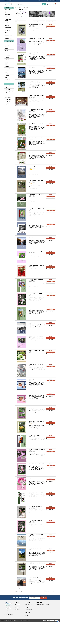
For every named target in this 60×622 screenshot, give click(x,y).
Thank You (6, 73)
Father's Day (7, 59)
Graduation (6, 64)
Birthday (6, 50)
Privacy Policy (17, 609)
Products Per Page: (49, 21)
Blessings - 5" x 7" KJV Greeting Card (35, 435)
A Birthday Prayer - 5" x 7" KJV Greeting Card (36, 251)
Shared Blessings (7, 89)
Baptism (6, 48)
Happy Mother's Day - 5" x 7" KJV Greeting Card (36, 38)
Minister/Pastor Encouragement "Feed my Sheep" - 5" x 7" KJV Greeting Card (36, 81)
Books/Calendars (8, 27)
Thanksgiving (7, 75)
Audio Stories (7, 17)
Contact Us (17, 606)
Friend (6, 61)
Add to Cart (51, 26)
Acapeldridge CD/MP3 (8, 9)
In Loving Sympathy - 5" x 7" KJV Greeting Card (36, 421)
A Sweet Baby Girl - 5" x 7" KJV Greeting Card (36, 392)
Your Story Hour (7, 101)
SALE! (6, 12)
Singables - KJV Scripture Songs (9, 92)
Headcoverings (7, 25)
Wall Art (6, 32)
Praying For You (7, 68)
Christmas (6, 52)
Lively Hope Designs (8, 87)
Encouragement (7, 55)
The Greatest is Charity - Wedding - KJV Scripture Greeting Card (35, 507)
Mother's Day (7, 66)
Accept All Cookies (56, 620)
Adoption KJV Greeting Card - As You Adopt (36, 123)
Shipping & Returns (18, 607)
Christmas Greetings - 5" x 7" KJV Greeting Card (36, 265)
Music (6, 16)
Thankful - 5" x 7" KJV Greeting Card (35, 307)
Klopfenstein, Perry (8, 97)
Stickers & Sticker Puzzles (8, 20)
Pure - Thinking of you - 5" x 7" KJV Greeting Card (37, 222)
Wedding (6, 77)
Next (54, 591)
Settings (44, 620)
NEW (27, 606)
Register (50, 4)
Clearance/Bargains (8, 38)
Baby (6, 46)
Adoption (6, 43)
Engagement (7, 57)
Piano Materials (7, 30)
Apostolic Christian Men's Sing (9, 104)
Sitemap (16, 610)
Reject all (49, 620)
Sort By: (16, 21)
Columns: (34, 21)
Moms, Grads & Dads (8, 14)
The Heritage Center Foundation (8, 36)
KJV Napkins (7, 22)
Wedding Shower (7, 79)
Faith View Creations (8, 99)
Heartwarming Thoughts (8, 85)
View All (6, 105)
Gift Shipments (17, 604)
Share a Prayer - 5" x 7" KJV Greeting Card (35, 336)
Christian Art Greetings (8, 95)
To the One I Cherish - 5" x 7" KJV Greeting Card (36, 463)
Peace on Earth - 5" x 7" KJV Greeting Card (36, 364)
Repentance (7, 70)
